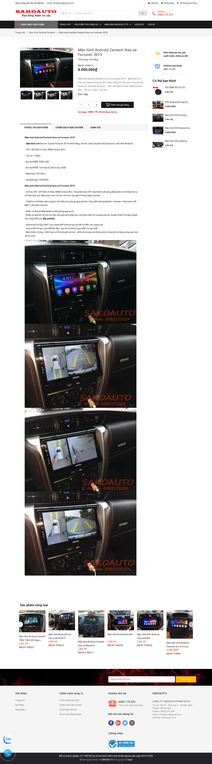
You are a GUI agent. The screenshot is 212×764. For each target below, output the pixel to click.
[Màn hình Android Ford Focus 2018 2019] (62, 620)
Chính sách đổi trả (68, 709)
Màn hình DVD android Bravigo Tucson (176, 141)
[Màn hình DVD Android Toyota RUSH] (150, 620)
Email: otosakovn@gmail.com (60, 3)
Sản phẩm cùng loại (34, 605)
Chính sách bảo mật (69, 700)
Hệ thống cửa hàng (188, 3)
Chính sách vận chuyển (70, 705)
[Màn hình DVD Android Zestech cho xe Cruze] (180, 624)
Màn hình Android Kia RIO (120, 634)
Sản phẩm (20, 709)
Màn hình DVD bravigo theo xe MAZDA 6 (176, 115)
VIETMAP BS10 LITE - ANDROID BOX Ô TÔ (175, 87)
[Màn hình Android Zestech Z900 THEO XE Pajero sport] (32, 621)
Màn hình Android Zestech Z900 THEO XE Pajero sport (32, 640)
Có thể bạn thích (164, 80)
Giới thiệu (19, 705)
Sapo (130, 759)
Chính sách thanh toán (70, 714)
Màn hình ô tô (33, 143)
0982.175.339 (165, 14)
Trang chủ (20, 700)
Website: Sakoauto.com (164, 717)
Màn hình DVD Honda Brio (177, 128)
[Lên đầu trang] (206, 756)
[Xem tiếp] (83, 94)
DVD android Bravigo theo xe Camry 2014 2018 (177, 102)
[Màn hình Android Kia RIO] (121, 620)
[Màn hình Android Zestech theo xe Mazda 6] (91, 623)
